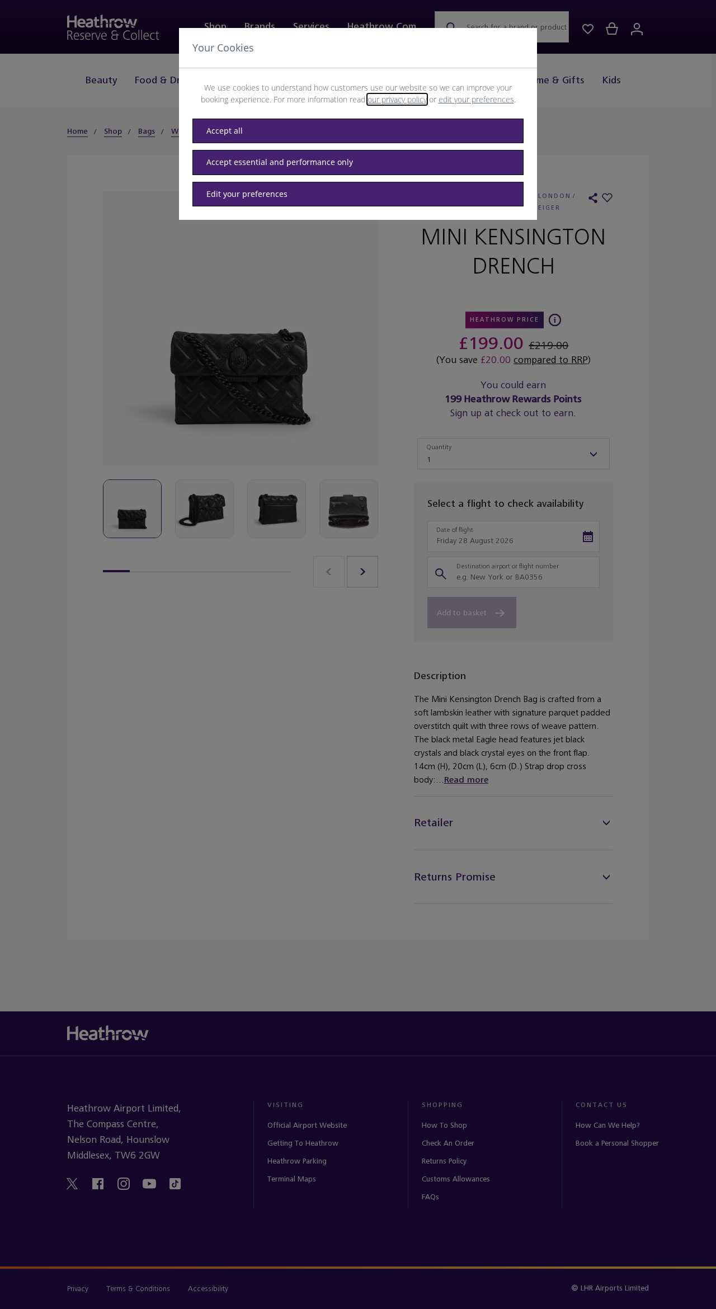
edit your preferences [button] (476, 99)
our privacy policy (397, 99)
